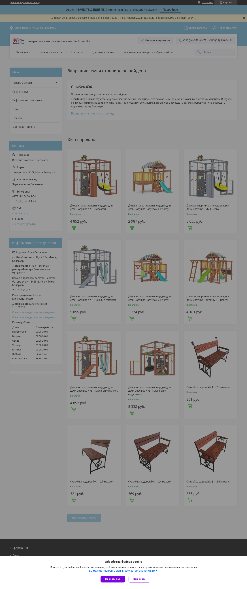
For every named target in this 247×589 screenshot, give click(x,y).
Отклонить (139, 579)
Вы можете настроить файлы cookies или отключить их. (122, 570)
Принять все (112, 579)
